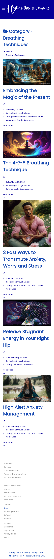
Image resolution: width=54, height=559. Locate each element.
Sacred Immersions (12, 477)
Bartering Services (11, 511)
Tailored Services (11, 470)
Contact (7, 504)
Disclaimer (8, 527)
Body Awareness (25, 189)
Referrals (7, 515)
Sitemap (7, 537)
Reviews (7, 518)
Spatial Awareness (25, 120)
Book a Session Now (12, 486)
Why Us (7, 489)
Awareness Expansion (27, 116)
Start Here (8, 463)
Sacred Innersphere (12, 496)
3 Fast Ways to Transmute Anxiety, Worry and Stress (24, 259)
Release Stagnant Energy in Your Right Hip (26, 338)
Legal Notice (9, 530)
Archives (7, 523)
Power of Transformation (15, 474)
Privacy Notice (10, 534)
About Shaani (9, 493)
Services (7, 467)
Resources (8, 500)
